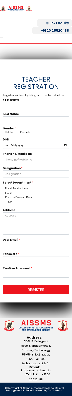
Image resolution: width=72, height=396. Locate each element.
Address (9, 210)
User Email (11, 240)
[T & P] (36, 201)
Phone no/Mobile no (17, 154)
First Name (11, 100)
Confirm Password (17, 268)
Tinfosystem (55, 390)
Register (36, 289)
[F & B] (36, 193)
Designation (13, 168)
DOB (7, 139)
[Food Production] (36, 188)
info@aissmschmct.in (36, 370)
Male (9, 132)
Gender (9, 128)
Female (25, 132)
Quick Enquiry (57, 23)
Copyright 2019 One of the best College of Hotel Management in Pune (35, 389)
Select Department (18, 182)
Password (11, 254)
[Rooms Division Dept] (36, 197)
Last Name (11, 114)
